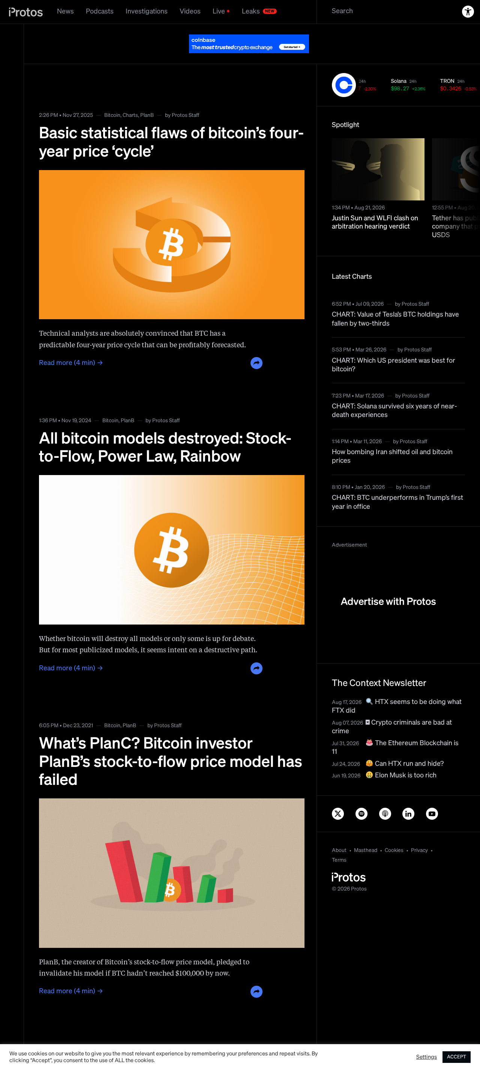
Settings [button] (426, 1057)
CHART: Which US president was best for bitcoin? (393, 346)
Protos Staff (185, 96)
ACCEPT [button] (456, 1057)
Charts (130, 96)
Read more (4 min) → (71, 344)
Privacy (419, 831)
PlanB (147, 96)
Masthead (365, 831)
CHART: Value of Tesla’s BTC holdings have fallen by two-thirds (395, 300)
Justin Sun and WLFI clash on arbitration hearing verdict (375, 204)
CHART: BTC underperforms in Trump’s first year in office (397, 483)
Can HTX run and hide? (409, 745)
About (339, 831)
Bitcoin (112, 96)
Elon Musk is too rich (405, 756)
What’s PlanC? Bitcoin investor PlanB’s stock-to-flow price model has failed (170, 743)
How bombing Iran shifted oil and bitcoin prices (392, 437)
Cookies (394, 831)
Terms (339, 841)
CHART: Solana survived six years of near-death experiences (394, 392)
